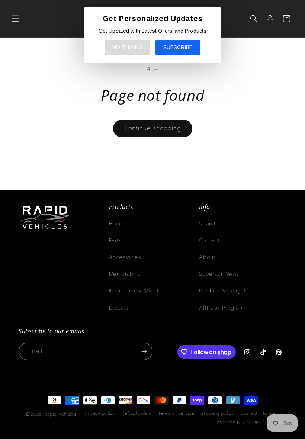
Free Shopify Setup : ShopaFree (251, 422)
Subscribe (178, 47)
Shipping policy (217, 413)
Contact (209, 240)
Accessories (125, 257)
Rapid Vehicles (60, 414)
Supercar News (219, 274)
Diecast (119, 308)
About (207, 257)
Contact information (262, 413)
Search (208, 224)
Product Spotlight (222, 291)
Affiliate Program (221, 308)
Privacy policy (100, 413)
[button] (15, 18)
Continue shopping (152, 128)
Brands (118, 224)
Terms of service (176, 413)
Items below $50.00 (135, 291)
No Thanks (127, 47)
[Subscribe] (144, 351)
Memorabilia (125, 274)
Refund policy (136, 413)
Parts (115, 240)
